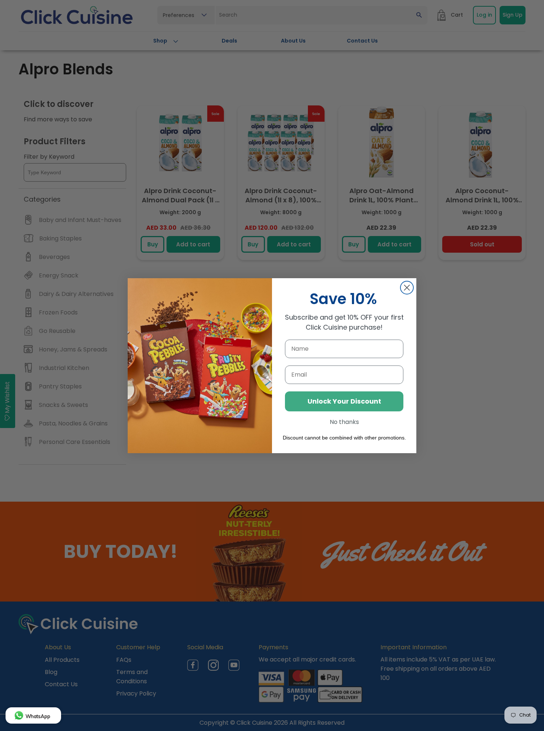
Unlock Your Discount (344, 401)
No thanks (344, 422)
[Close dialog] (406, 287)
